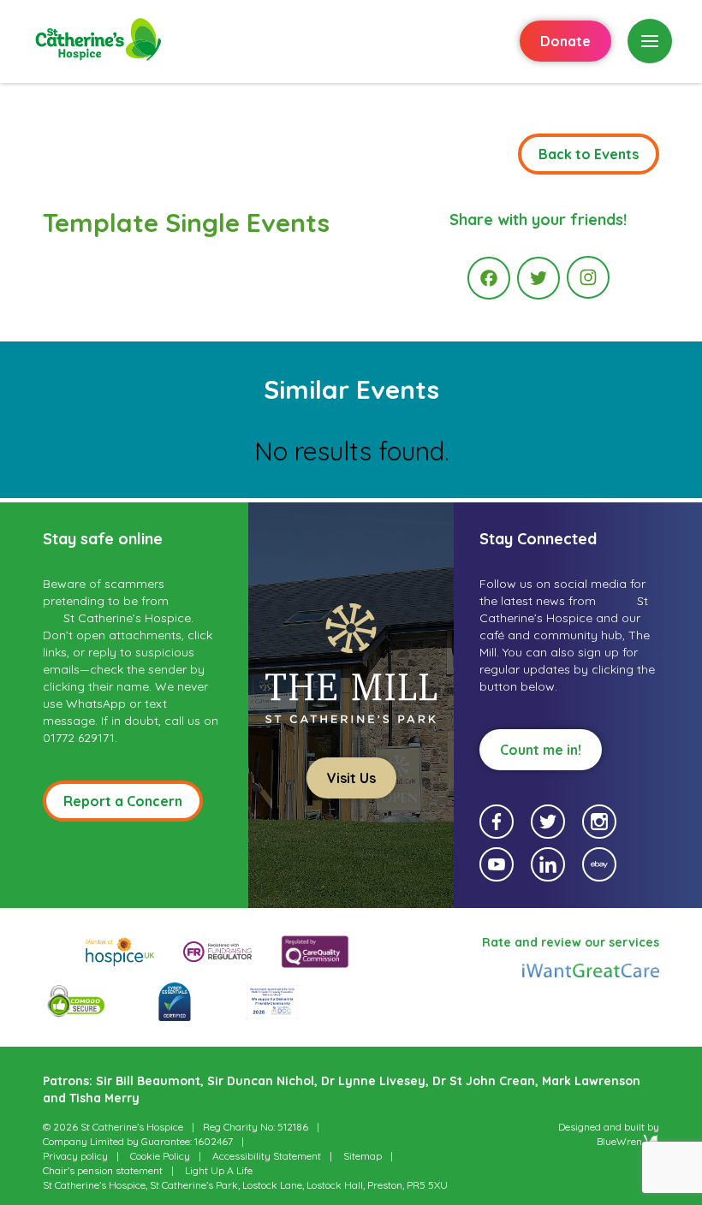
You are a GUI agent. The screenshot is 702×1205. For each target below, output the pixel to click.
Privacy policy (75, 1155)
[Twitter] (538, 278)
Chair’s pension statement (103, 1170)
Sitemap (362, 1155)
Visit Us (351, 778)
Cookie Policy (160, 1155)
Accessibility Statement (266, 1155)
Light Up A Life (219, 1170)
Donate (565, 41)
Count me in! (540, 749)
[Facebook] (489, 278)
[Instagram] (588, 277)
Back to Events (588, 154)
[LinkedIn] (548, 864)
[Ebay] (599, 864)
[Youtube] (496, 864)
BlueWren (619, 1141)
